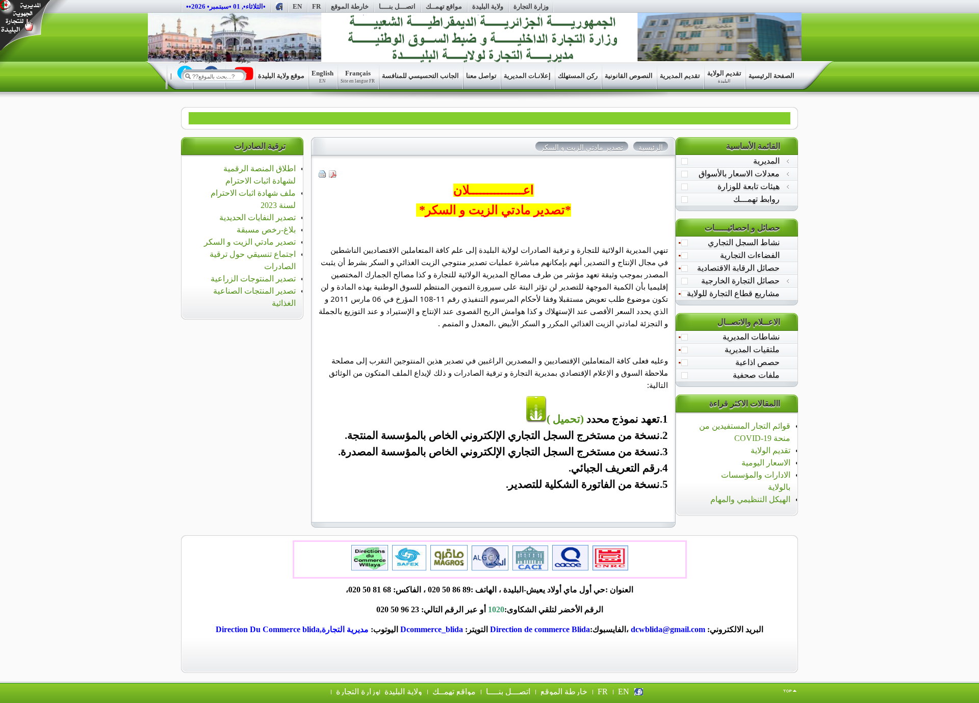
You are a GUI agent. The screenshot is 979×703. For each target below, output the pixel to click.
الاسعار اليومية (765, 462)
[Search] (187, 76)
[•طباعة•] (322, 175)
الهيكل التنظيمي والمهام (750, 499)
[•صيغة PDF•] (333, 175)
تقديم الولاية (770, 450)
